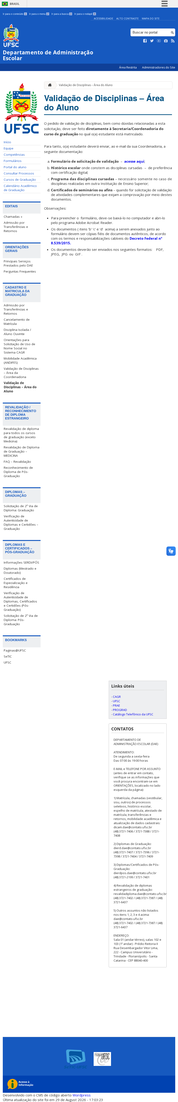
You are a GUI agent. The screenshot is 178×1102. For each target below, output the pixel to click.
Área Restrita (128, 67)
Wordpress (82, 1095)
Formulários (13, 161)
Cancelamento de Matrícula (17, 321)
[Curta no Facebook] (145, 41)
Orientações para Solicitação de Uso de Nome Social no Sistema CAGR (19, 346)
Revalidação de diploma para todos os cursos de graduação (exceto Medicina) (21, 435)
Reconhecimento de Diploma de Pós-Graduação (18, 472)
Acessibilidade (103, 18)
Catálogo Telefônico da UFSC (133, 714)
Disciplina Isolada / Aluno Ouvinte (17, 332)
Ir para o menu (38, 13)
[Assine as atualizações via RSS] (173, 41)
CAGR (117, 697)
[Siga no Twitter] (152, 41)
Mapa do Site (150, 18)
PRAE (116, 705)
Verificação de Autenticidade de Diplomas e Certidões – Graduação (21, 522)
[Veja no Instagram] (166, 41)
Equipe (8, 148)
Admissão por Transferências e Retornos (16, 226)
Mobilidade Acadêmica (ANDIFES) (20, 360)
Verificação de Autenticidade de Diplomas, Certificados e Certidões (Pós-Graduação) (20, 601)
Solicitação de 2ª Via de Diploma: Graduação (21, 508)
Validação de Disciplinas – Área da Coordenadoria (21, 372)
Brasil (14, 4)
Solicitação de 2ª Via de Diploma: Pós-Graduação (21, 620)
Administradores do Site (158, 67)
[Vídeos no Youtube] (159, 41)
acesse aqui (134, 161)
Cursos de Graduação (20, 179)
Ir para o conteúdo (14, 13)
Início (7, 142)
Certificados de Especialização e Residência (16, 583)
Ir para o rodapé (84, 13)
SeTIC (8, 656)
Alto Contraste (127, 18)
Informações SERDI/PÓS (21, 562)
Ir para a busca (61, 13)
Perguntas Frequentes (20, 271)
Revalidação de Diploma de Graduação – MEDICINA (21, 451)
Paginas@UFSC (15, 650)
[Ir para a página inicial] (48, 85)
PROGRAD (120, 710)
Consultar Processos (19, 173)
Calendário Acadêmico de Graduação (20, 188)
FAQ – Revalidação (17, 461)
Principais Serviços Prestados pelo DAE (18, 263)
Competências (14, 154)
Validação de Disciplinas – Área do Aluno (20, 387)
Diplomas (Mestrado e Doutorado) (20, 570)
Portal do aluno (15, 167)
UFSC (7, 662)
